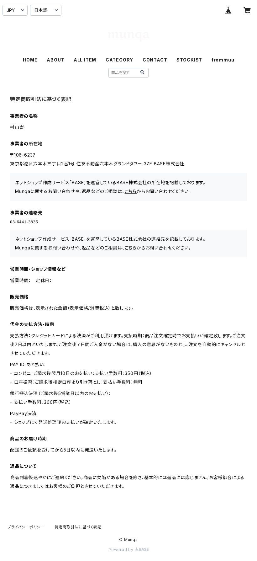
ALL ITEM (85, 59)
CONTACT (155, 59)
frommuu (223, 59)
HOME (30, 59)
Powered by (121, 549)
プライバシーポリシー (26, 527)
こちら (131, 191)
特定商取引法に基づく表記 (78, 527)
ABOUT (55, 59)
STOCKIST (189, 59)
